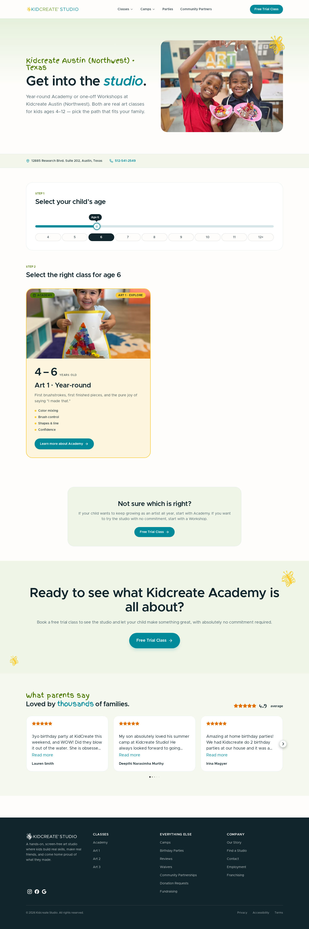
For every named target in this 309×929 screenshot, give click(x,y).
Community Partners (196, 9)
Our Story (234, 842)
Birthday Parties (172, 850)
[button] (26, 744)
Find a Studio (237, 850)
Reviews (166, 859)
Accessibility (261, 912)
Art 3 (96, 867)
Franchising (235, 875)
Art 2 (96, 859)
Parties (167, 9)
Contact (233, 859)
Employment (236, 867)
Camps (165, 842)
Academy (100, 842)
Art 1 (96, 850)
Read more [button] (42, 755)
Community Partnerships (178, 875)
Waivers (166, 867)
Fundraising (168, 891)
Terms (279, 912)
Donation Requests (174, 883)
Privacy (242, 912)
